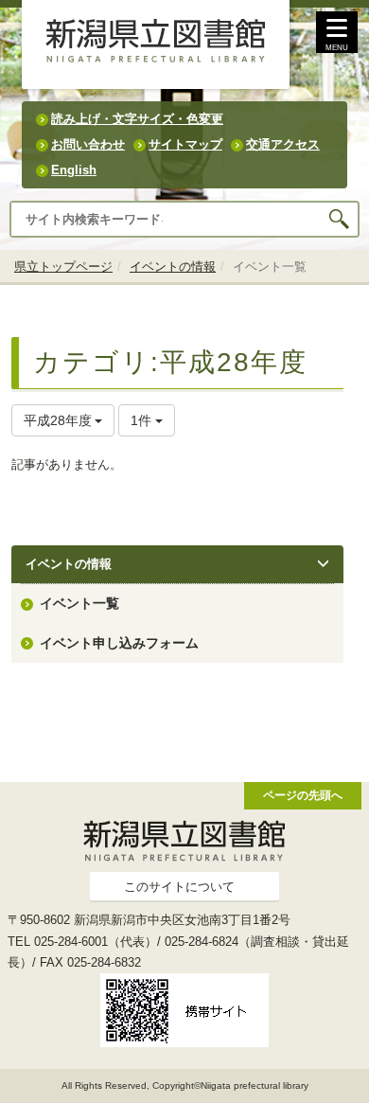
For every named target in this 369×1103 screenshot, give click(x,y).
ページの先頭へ (303, 795)
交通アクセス (283, 144)
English (74, 170)
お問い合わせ (88, 144)
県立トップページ (63, 266)
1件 (143, 420)
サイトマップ (185, 144)
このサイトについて (179, 887)
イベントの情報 (173, 266)
